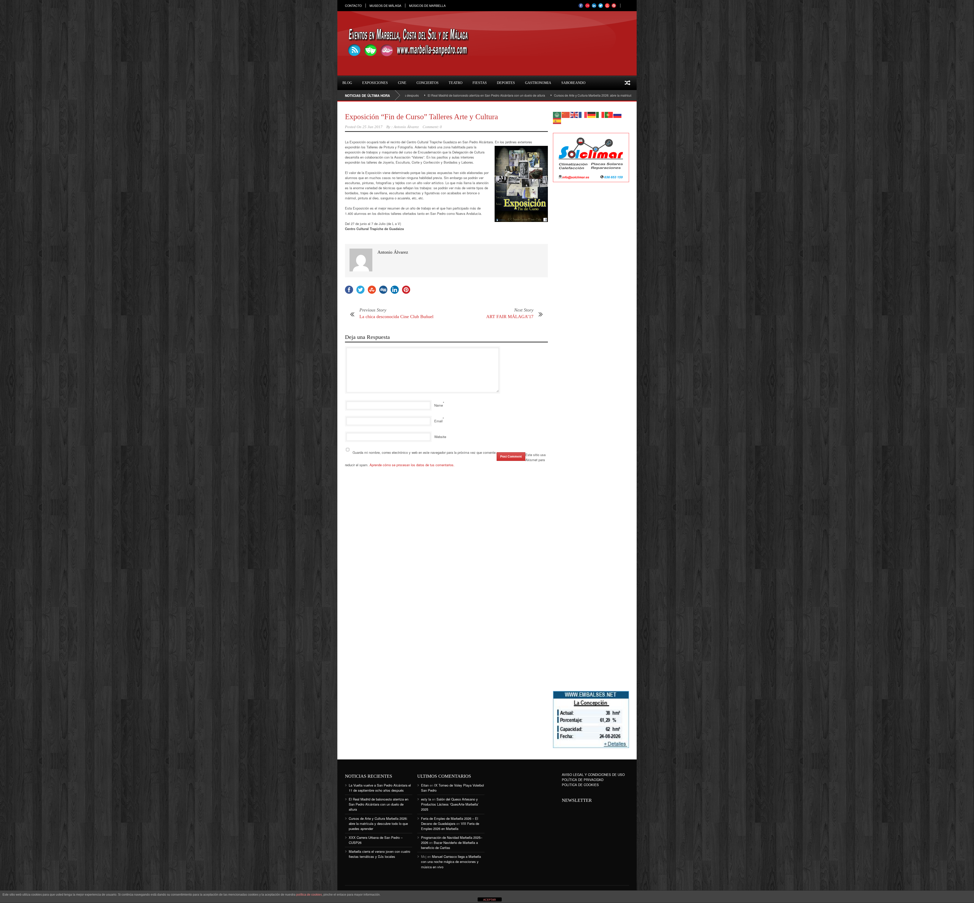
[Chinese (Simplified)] (566, 114)
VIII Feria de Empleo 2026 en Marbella (450, 826)
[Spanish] (557, 120)
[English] (574, 114)
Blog (347, 83)
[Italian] (600, 114)
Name (438, 405)
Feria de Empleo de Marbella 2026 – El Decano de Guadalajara (449, 821)
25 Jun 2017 (372, 127)
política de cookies (309, 894)
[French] (583, 114)
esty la (426, 799)
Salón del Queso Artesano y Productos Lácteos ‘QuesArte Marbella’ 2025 (450, 804)
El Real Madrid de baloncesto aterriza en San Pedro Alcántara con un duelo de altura (429, 95)
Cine (402, 83)
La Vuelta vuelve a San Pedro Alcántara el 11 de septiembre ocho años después (380, 788)
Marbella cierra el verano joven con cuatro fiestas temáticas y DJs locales (379, 854)
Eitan (425, 785)
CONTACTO (353, 6)
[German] (591, 114)
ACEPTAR (489, 899)
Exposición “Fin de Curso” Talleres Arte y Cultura (421, 116)
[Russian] (617, 114)
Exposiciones (375, 83)
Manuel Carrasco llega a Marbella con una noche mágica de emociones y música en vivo (451, 861)
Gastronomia (538, 83)
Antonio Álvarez (406, 127)
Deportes (506, 83)
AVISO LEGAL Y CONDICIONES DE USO (593, 774)
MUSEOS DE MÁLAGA (385, 6)
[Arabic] (557, 114)
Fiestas (480, 83)
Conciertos (427, 83)
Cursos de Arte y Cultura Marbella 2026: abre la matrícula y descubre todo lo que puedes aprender (565, 95)
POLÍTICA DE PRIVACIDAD (582, 779)
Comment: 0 (432, 127)
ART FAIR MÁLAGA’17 (509, 316)
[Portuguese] (609, 114)
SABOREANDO (573, 83)
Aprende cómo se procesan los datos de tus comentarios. (412, 464)
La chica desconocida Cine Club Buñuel (396, 316)
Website (440, 436)
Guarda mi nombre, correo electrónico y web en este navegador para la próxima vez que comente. (425, 452)
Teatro (455, 83)
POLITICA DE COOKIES (580, 784)
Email (438, 421)
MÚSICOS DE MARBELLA (427, 6)
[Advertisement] (591, 268)
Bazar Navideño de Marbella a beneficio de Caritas (449, 845)
